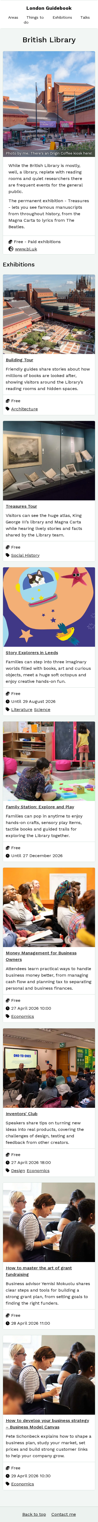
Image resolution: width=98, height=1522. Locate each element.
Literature (21, 709)
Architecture (24, 408)
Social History (25, 555)
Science (42, 709)
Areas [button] (13, 17)
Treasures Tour (21, 506)
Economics (22, 1016)
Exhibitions (62, 17)
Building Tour (19, 359)
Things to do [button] (34, 19)
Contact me (63, 1514)
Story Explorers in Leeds (32, 652)
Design (18, 1170)
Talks (85, 17)
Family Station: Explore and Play (40, 806)
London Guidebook (49, 8)
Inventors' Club (22, 1113)
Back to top (34, 1514)
